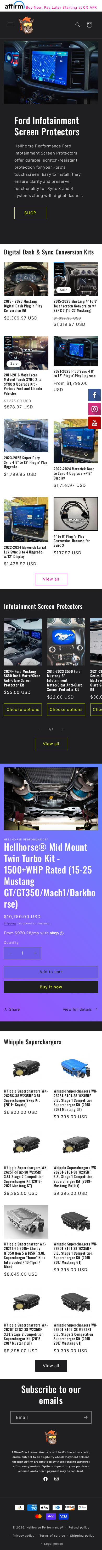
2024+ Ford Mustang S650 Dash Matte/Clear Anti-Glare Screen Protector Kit (22, 678)
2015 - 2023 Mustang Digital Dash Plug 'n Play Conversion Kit (23, 306)
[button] (10, 25)
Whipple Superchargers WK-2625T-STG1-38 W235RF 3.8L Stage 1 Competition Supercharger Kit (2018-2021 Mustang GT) (75, 1100)
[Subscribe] (85, 1417)
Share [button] (14, 1009)
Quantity (11, 942)
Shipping (10, 923)
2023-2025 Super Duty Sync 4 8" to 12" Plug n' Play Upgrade (25, 462)
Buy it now (51, 986)
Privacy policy (24, 1535)
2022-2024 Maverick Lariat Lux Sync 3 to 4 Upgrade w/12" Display (25, 552)
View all (51, 579)
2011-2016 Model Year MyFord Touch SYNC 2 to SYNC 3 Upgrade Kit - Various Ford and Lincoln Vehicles (23, 384)
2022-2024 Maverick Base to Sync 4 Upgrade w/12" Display (74, 473)
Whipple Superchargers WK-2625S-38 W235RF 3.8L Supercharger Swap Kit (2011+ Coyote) (26, 1098)
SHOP (30, 212)
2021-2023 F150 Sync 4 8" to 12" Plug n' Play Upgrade (75, 373)
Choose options (23, 709)
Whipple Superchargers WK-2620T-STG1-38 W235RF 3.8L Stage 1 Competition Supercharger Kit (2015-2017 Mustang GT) (75, 1253)
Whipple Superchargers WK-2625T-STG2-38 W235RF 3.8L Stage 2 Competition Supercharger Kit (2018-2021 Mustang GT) (26, 1176)
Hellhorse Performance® (44, 1527)
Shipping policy (82, 1535)
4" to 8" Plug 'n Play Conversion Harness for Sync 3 (72, 541)
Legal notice (53, 1544)
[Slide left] (39, 729)
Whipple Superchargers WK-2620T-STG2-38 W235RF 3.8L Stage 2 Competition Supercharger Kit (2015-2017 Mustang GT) (26, 1334)
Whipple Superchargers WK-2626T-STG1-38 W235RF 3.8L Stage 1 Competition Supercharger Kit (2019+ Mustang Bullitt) (75, 1176)
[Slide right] (62, 729)
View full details (77, 1009)
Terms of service (52, 1535)
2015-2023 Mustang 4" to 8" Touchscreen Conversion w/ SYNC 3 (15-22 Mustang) (76, 306)
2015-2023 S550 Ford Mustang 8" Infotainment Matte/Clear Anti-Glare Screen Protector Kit (64, 680)
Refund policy (79, 1527)
